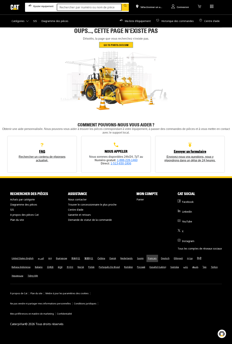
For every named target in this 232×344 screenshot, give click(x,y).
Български (61, 258)
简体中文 (75, 258)
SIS (12, 209)
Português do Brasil (109, 267)
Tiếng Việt (33, 275)
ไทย (204, 267)
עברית (190, 258)
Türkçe (214, 267)
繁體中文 (88, 258)
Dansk (112, 258)
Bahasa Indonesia (21, 267)
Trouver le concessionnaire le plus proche (92, 204)
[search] (125, 7)
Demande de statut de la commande (90, 220)
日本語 (50, 267)
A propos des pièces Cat (24, 214)
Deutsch (165, 258)
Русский (141, 267)
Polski (91, 267)
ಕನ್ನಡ (60, 267)
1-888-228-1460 (127, 160)
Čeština (101, 258)
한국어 (70, 267)
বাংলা (50, 258)
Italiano (39, 267)
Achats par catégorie (22, 199)
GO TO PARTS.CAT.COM (116, 45)
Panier (140, 199)
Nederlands (126, 258)
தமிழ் (185, 267)
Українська (17, 275)
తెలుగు (195, 267)
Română (128, 267)
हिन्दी (199, 258)
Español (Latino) (158, 267)
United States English (23, 258)
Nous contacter (77, 199)
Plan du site (17, 220)
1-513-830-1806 (121, 163)
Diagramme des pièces (23, 204)
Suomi (140, 258)
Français (152, 258)
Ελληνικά (178, 258)
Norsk (81, 267)
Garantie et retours (79, 214)
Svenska (174, 267)
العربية (41, 258)
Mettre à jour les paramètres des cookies (67, 293)
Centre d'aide (75, 209)
